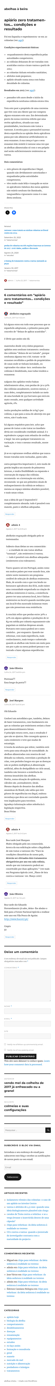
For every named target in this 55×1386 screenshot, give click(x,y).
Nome (8, 1006)
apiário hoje (13, 1317)
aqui (20, 40)
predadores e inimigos (18, 1367)
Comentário (11, 968)
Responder (9, 514)
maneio (10, 1356)
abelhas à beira (16, 9)
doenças (11, 1331)
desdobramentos (15, 1328)
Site (6, 1031)
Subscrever (12, 1177)
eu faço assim (13, 1345)
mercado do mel (15, 1360)
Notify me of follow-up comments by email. (25, 1044)
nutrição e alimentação (18, 1363)
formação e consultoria (18, 1349)
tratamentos (34, 280)
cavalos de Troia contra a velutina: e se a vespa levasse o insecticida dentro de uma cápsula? (28, 1218)
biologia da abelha (16, 1320)
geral (9, 1353)
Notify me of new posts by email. (20, 1050)
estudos (11, 1342)
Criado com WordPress (28, 1381)
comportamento (15, 1324)
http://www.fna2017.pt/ (16, 919)
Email (8, 1019)
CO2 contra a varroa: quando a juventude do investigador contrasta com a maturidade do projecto (27, 1235)
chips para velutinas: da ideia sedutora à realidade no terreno (28, 1292)
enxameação (13, 1335)
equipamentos (14, 1338)
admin (10, 280)
